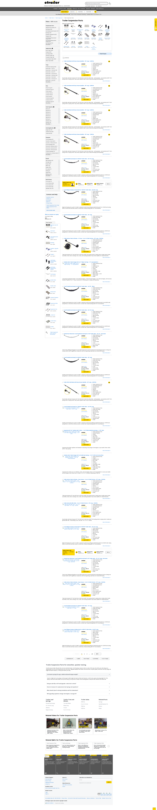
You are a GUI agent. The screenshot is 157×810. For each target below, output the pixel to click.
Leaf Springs (73, 38)
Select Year (72, 11)
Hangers (100, 29)
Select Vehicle (65, 11)
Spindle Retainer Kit (103, 704)
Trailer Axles (85, 699)
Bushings (86, 29)
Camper (78, 658)
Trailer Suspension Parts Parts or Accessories (54, 333)
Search (63, 786)
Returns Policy (48, 780)
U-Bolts (87, 46)
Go (95, 11)
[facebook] (102, 794)
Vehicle (75, 8)
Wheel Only (66, 705)
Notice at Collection (91, 798)
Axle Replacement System (80, 30)
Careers (63, 780)
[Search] (87, 3)
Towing (55, 8)
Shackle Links (87, 38)
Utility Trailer (105, 658)
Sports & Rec (62, 8)
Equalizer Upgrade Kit (94, 30)
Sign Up (46, 793)
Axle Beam (73, 29)
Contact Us (48, 198)
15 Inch (65, 707)
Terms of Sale (98, 798)
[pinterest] (104, 794)
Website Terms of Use (106, 798)
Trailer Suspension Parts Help (52, 205)
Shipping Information (49, 782)
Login (46, 792)
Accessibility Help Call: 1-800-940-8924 (53, 798)
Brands (93, 8)
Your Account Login (50, 210)
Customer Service (90, 6)
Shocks (100, 706)
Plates (100, 708)
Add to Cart (86, 75)
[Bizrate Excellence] (49, 803)
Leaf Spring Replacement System (66, 39)
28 (92, 654)
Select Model (88, 11)
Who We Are (64, 779)
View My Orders (48, 779)
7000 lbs (83, 706)
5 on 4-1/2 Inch (66, 710)
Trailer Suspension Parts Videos (51, 207)
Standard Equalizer (100, 39)
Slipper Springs (49, 710)
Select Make (80, 11)
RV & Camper (81, 8)
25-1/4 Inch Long (50, 705)
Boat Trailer (86, 658)
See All (108, 552)
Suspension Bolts (107, 38)
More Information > (107, 80)
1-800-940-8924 (67, 5)
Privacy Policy (49, 203)
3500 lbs (48, 707)
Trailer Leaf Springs (49, 700)
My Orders (99, 6)
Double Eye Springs (50, 703)
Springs (100, 702)
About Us (48, 201)
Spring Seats (94, 38)
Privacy (80, 782)
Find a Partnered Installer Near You (52, 788)
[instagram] (107, 794)
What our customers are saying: (52, 214)
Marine (88, 8)
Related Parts (103, 699)
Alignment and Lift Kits (66, 30)
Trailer (69, 8)
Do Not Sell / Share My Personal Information (77, 798)
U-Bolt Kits (73, 46)
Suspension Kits (66, 46)
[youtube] (110, 794)
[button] (108, 725)
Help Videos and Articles (67, 784)
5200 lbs (83, 708)
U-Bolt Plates (80, 46)
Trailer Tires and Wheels (68, 700)
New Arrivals (100, 8)
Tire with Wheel (67, 703)
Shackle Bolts (80, 38)
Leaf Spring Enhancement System (107, 30)
